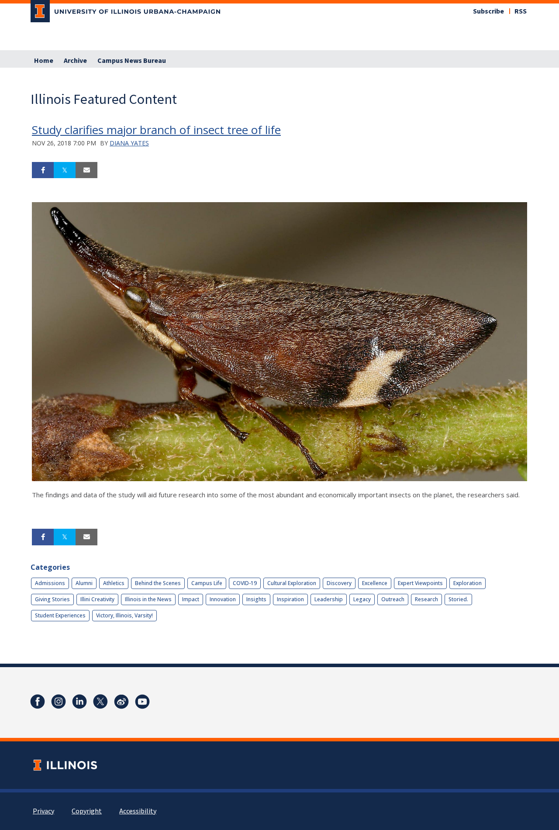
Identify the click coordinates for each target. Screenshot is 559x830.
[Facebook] (37, 701)
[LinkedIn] (79, 701)
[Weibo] (121, 701)
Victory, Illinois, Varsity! (124, 615)
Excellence (374, 583)
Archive (75, 60)
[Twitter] (100, 701)
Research (426, 599)
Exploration (467, 583)
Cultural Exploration (291, 583)
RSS (520, 11)
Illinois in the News (148, 599)
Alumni (84, 583)
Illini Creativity (97, 599)
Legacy (362, 599)
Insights (256, 599)
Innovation (223, 599)
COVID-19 (245, 583)
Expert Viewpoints (420, 583)
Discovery (339, 583)
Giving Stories (52, 599)
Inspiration (290, 599)
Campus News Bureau (131, 60)
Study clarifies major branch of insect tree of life (156, 130)
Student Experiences (60, 615)
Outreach (392, 599)
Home (43, 60)
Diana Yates (129, 143)
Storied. (458, 599)
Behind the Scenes (158, 583)
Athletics (113, 583)
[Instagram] (58, 701)
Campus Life (206, 583)
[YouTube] (142, 701)
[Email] (86, 170)
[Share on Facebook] (43, 170)
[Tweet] (65, 170)
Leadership (328, 599)
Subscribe (488, 11)
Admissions (50, 583)
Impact (190, 599)
